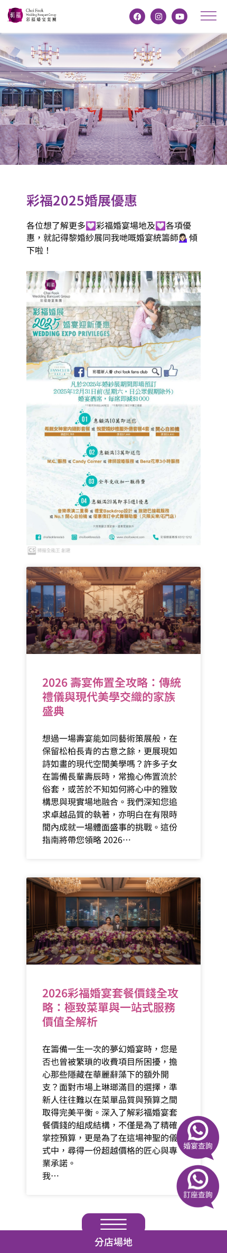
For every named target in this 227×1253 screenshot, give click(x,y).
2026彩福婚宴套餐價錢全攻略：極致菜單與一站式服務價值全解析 (110, 1007)
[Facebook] (137, 16)
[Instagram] (158, 16)
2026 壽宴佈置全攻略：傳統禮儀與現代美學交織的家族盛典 (111, 696)
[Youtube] (179, 16)
